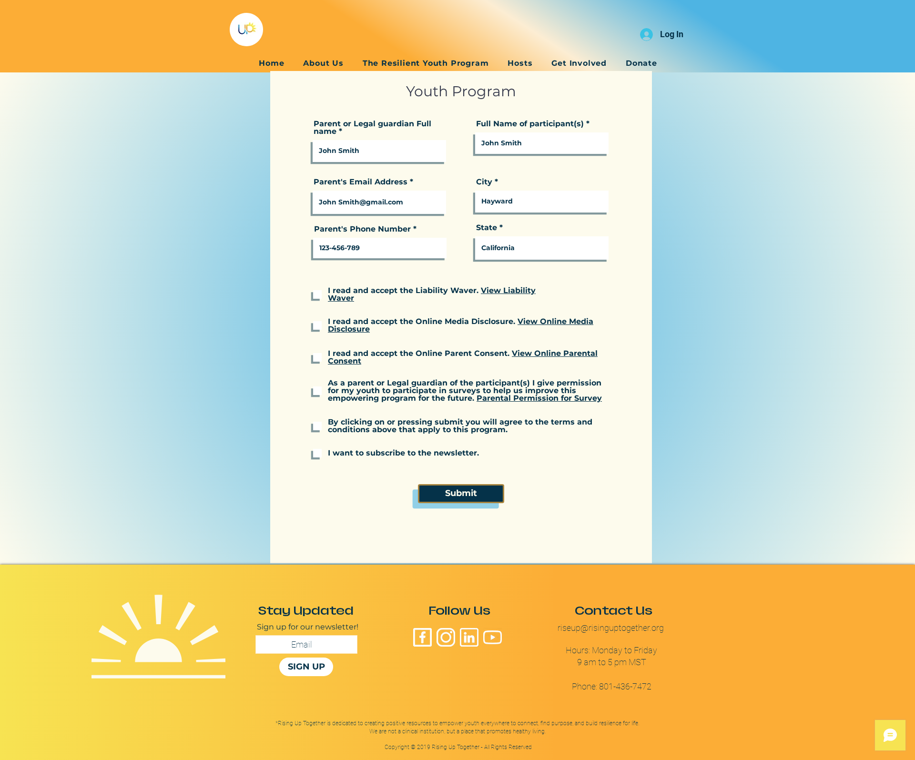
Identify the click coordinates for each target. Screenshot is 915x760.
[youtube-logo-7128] (492, 637)
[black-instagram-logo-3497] (446, 637)
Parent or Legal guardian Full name (372, 127)
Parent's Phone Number (362, 229)
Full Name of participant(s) (530, 124)
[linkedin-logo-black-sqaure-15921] (469, 637)
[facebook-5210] (422, 637)
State (486, 228)
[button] (520, 63)
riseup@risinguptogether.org (612, 628)
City (484, 182)
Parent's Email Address (360, 182)
